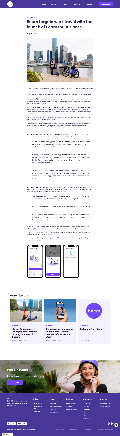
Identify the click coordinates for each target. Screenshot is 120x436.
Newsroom (86, 409)
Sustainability (70, 406)
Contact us (106, 4)
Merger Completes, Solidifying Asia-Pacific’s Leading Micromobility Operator (24, 333)
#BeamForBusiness (71, 409)
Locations (86, 406)
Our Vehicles (86, 403)
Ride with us (52, 403)
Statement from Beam (91, 329)
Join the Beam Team (106, 403)
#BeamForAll (53, 409)
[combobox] (7, 434)
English (8, 434)
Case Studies (36, 411)
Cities (44, 4)
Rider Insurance (53, 412)
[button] (54, 4)
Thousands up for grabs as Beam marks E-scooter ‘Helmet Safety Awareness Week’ (59, 333)
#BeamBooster (70, 403)
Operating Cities (37, 403)
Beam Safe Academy (55, 406)
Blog (84, 412)
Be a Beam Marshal (105, 406)
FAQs (84, 415)
